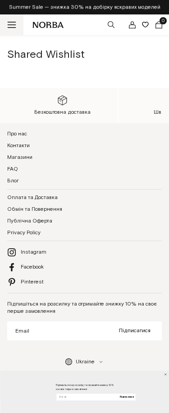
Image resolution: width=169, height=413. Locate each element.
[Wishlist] (145, 25)
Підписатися (135, 330)
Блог (13, 180)
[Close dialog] (165, 374)
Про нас (17, 133)
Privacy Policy (24, 232)
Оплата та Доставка (32, 197)
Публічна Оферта (29, 221)
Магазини (19, 157)
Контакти (18, 145)
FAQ (12, 169)
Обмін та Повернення (34, 209)
